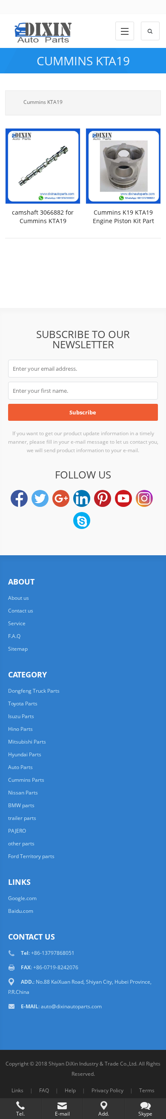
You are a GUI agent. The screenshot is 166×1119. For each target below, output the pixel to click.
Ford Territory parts (31, 856)
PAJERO (17, 830)
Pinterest (102, 498)
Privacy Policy (107, 1090)
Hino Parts (20, 729)
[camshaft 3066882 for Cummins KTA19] (42, 166)
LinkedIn (81, 498)
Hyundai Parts (24, 754)
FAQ (44, 1090)
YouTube (123, 498)
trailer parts (22, 818)
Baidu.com (20, 911)
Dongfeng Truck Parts (34, 690)
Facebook (19, 498)
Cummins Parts (26, 779)
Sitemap (18, 648)
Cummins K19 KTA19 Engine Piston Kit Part (123, 216)
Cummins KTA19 (83, 61)
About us (18, 597)
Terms (147, 1090)
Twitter (40, 498)
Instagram (144, 498)
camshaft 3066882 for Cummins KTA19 (43, 216)
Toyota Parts (22, 703)
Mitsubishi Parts (27, 741)
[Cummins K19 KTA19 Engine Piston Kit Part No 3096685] (123, 166)
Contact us (20, 610)
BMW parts (21, 805)
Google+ (60, 498)
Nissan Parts (23, 792)
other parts (21, 843)
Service (17, 623)
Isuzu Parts (21, 716)
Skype (81, 520)
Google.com (22, 898)
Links (17, 1090)
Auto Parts (20, 767)
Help (70, 1090)
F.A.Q (14, 636)
